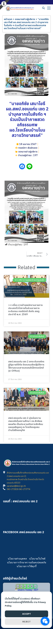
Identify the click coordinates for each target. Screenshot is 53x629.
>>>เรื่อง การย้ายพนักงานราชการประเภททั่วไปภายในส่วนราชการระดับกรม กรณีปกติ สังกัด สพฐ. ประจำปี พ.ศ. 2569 (25, 310)
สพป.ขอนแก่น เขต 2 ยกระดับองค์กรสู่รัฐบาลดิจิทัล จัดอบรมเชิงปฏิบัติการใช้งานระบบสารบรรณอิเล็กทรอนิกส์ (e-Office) (26, 366)
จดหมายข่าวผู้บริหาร (25, 19)
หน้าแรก (8, 19)
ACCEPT (26, 613)
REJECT (26, 621)
